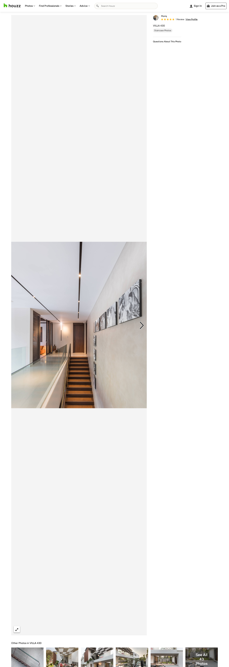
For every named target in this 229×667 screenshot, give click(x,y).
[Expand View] (17, 629)
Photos (29, 5)
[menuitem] (30, 5)
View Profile (192, 19)
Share (73, 629)
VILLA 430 (35, 643)
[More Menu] (141, 629)
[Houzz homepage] (12, 5)
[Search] (97, 6)
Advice (84, 5)
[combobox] (126, 6)
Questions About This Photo (167, 41)
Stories (69, 5)
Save (89, 629)
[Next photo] (142, 325)
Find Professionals (49, 5)
